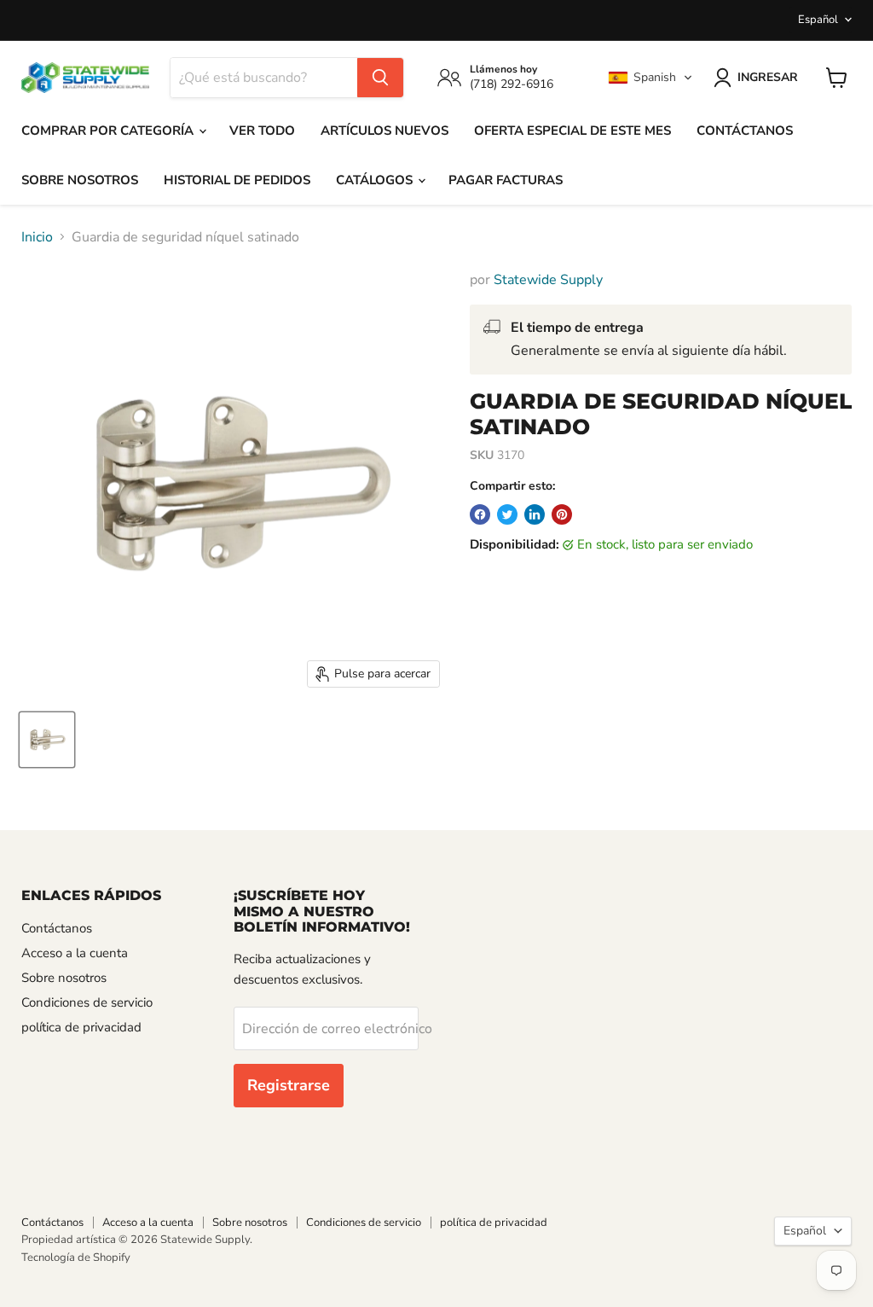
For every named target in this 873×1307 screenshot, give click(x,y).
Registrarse (288, 1085)
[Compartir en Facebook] (480, 514)
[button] (650, 77)
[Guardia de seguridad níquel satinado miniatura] (47, 739)
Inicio (37, 237)
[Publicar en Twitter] (507, 514)
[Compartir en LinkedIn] (534, 514)
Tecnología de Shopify (75, 1257)
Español (818, 19)
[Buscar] (380, 77)
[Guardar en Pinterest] (562, 514)
